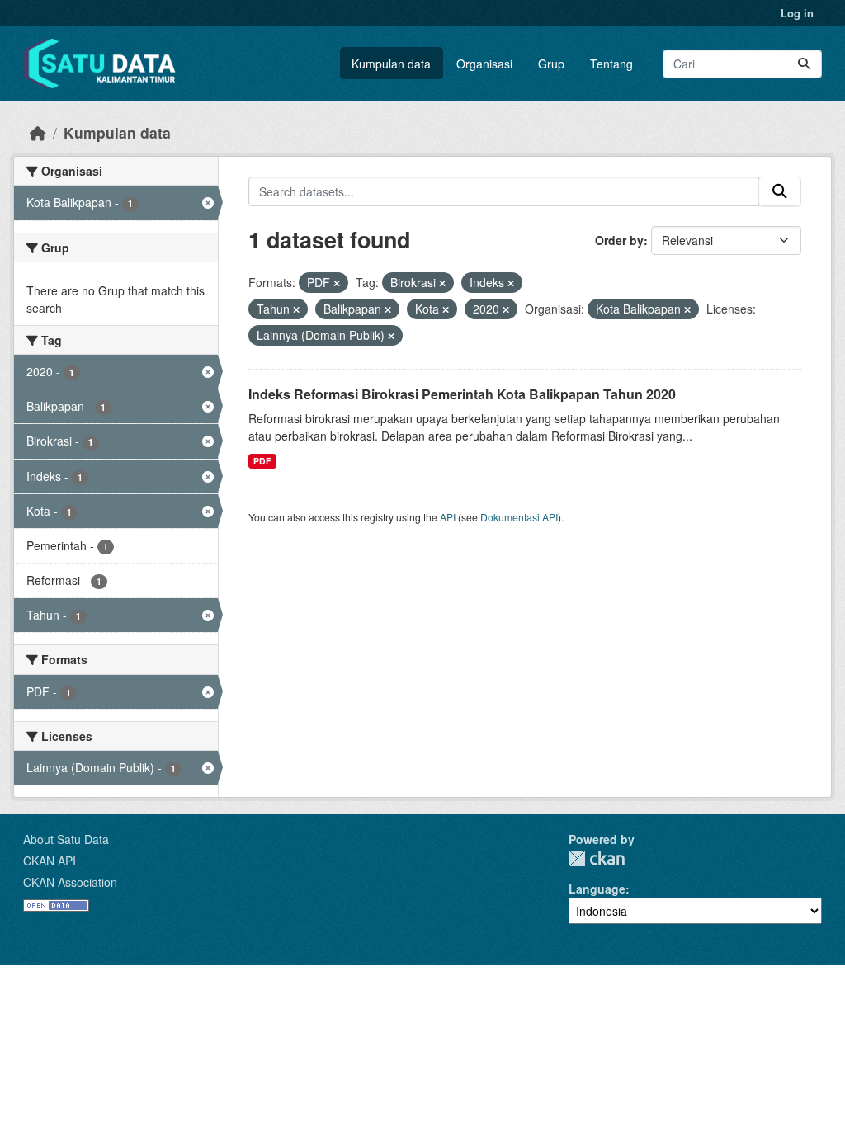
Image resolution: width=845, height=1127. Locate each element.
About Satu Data (66, 839)
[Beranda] (38, 132)
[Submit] (803, 64)
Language (597, 888)
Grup (551, 63)
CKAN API (49, 860)
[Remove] (336, 283)
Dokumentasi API (519, 517)
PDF (262, 461)
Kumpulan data (391, 63)
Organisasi (484, 63)
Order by (619, 240)
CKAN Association (70, 882)
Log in (797, 13)
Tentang (611, 63)
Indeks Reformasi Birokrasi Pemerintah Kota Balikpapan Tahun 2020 (462, 393)
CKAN (597, 858)
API (448, 517)
